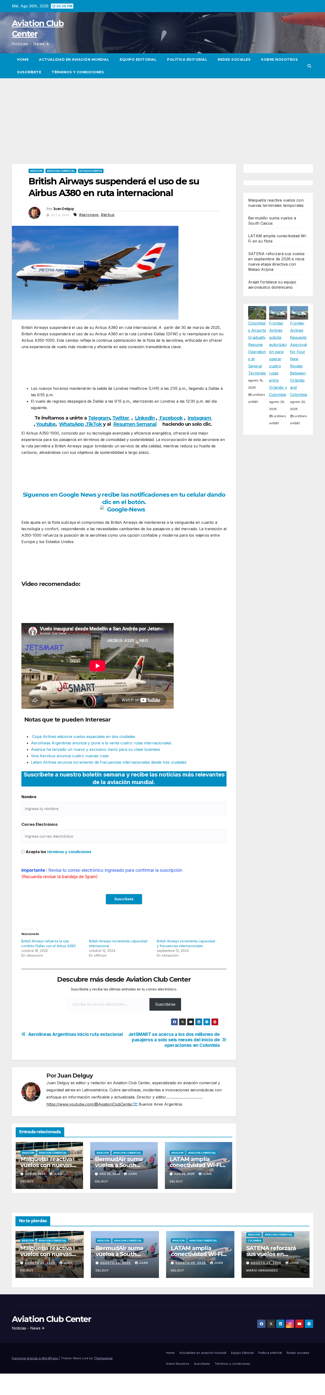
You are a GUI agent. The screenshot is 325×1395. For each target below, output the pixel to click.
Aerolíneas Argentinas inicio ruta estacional (75, 1034)
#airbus (107, 214)
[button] (309, 66)
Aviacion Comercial (61, 170)
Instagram (199, 418)
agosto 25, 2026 (191, 1263)
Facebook (170, 418)
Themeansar (103, 1358)
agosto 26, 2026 (40, 1263)
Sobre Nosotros (279, 59)
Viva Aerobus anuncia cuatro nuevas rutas (70, 755)
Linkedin (145, 418)
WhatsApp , (72, 424)
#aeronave (88, 214)
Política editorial (187, 59)
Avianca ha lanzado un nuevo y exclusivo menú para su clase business (95, 749)
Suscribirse (165, 1004)
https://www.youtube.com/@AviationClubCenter (89, 1104)
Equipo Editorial (138, 59)
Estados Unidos (90, 170)
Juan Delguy (63, 209)
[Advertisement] (162, 114)
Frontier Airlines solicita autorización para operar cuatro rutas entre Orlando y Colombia (278, 359)
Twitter (121, 418)
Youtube (45, 424)
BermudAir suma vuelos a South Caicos (119, 1165)
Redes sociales (234, 59)
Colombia (254, 1240)
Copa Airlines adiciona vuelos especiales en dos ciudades (83, 736)
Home (23, 59)
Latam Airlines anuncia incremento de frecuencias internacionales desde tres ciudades (109, 762)
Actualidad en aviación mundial (74, 59)
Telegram (99, 418)
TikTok (94, 424)
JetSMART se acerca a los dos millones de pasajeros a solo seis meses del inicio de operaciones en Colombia (174, 1040)
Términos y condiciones (78, 72)
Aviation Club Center (51, 1319)
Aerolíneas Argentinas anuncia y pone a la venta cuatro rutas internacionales (101, 743)
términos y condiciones (69, 851)
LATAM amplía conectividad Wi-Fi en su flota (195, 1165)
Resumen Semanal (135, 424)
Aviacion (36, 170)
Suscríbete (29, 72)
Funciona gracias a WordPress (35, 1358)
